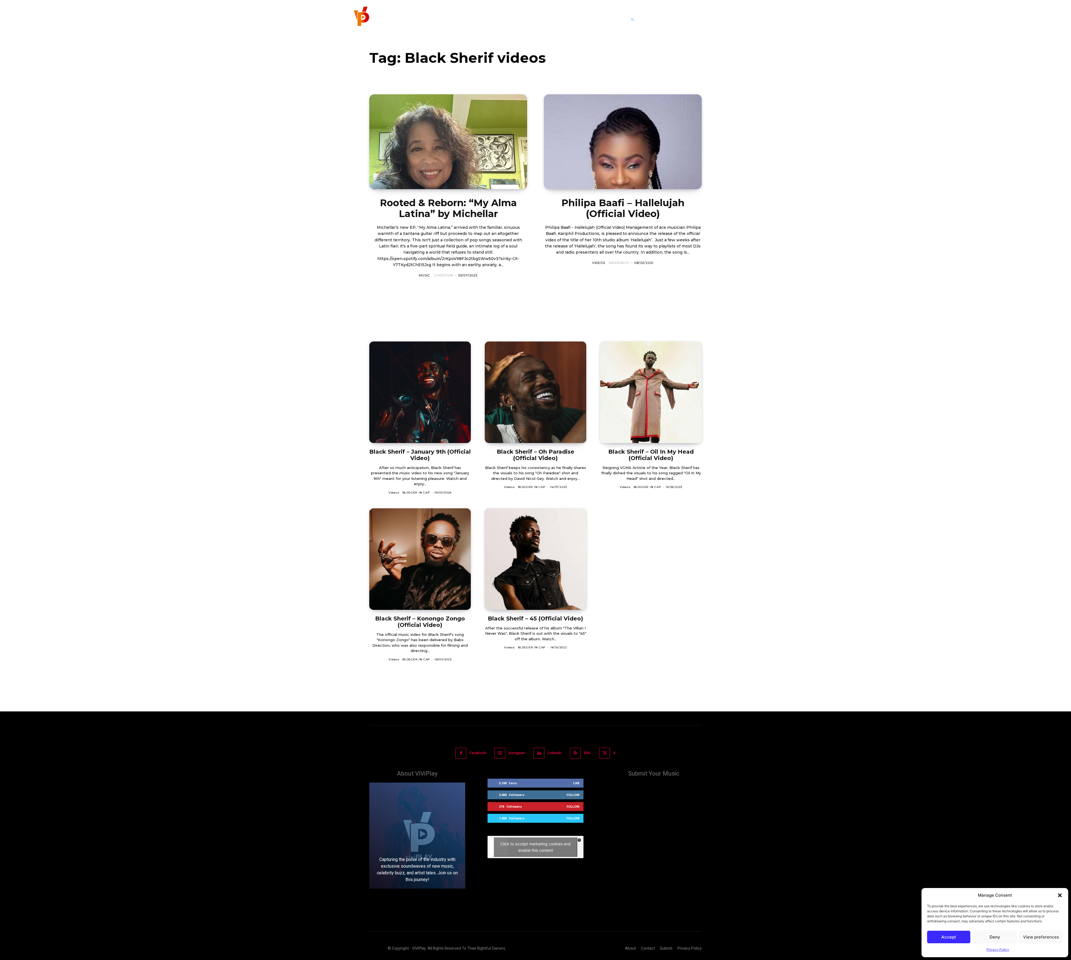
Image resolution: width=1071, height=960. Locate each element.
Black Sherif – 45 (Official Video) (535, 618)
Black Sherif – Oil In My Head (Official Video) (651, 454)
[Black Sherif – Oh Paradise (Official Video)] (535, 392)
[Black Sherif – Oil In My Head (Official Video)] (651, 392)
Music (424, 275)
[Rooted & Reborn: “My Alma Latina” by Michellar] (448, 141)
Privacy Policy (997, 949)
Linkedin (554, 753)
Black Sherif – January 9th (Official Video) (420, 454)
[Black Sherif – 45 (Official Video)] (535, 559)
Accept (948, 937)
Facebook (478, 753)
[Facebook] (460, 753)
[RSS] (575, 753)
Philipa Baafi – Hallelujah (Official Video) (622, 208)
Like (576, 783)
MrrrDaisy (619, 263)
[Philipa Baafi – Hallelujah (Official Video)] (623, 141)
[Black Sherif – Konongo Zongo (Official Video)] (420, 559)
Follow (573, 795)
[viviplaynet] (360, 19)
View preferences (1041, 937)
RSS (587, 753)
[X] (604, 753)
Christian (443, 275)
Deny (995, 937)
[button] (1060, 895)
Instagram (517, 753)
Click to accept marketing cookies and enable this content (535, 847)
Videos (598, 263)
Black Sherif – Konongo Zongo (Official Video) (420, 621)
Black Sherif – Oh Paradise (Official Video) (535, 454)
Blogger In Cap (416, 492)
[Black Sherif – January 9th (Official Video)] (420, 392)
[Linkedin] (539, 753)
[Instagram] (500, 753)
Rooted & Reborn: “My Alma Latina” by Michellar (448, 208)
